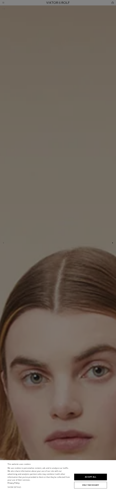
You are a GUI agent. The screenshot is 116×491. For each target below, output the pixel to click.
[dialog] (58, 475)
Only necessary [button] (90, 485)
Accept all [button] (90, 477)
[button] (40, 487)
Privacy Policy (13, 483)
